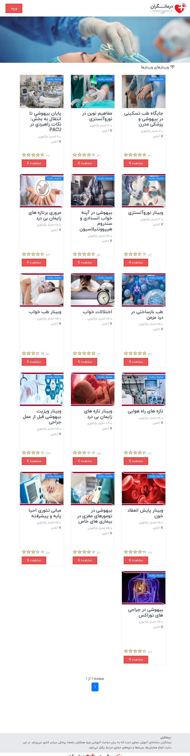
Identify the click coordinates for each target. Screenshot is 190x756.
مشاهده (137, 163)
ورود (14, 8)
